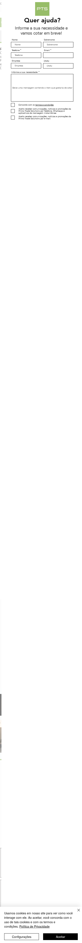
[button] (72, 8)
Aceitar (60, 937)
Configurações (21, 937)
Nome (14, 40)
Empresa (16, 61)
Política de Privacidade (34, 926)
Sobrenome (49, 40)
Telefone (16, 50)
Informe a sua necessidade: (24, 72)
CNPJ (46, 61)
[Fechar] (76, 913)
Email (47, 50)
